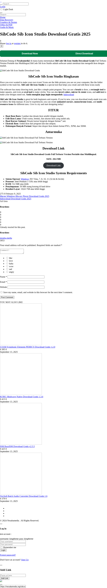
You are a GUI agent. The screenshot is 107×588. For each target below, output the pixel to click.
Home (2, 17)
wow (11, 266)
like (10, 258)
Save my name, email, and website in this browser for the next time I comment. (38, 292)
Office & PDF (6, 25)
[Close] (1, 523)
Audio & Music (7, 27)
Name (3, 277)
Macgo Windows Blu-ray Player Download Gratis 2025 (24, 196)
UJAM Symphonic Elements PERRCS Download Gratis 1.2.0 (27, 347)
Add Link (4, 578)
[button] (1, 46)
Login (2, 6)
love (11, 261)
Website (3, 287)
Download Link (54, 165)
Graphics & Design (8, 22)
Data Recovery (6, 20)
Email (3, 282)
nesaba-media (6, 238)
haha (11, 263)
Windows (25, 179)
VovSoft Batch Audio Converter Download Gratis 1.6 (23, 496)
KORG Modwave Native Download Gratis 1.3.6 (21, 396)
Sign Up (25, 560)
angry (11, 272)
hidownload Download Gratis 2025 (15, 199)
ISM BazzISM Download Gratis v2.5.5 (17, 446)
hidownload (69, 94)
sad (10, 269)
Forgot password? (8, 555)
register (17, 43)
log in (9, 43)
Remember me (9, 547)
